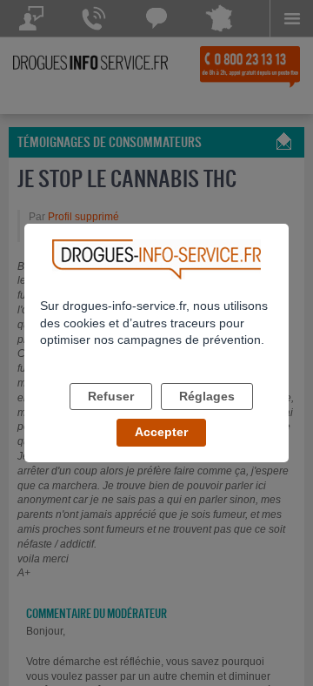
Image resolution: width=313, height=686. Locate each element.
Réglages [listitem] (207, 396)
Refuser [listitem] (111, 396)
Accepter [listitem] (161, 432)
